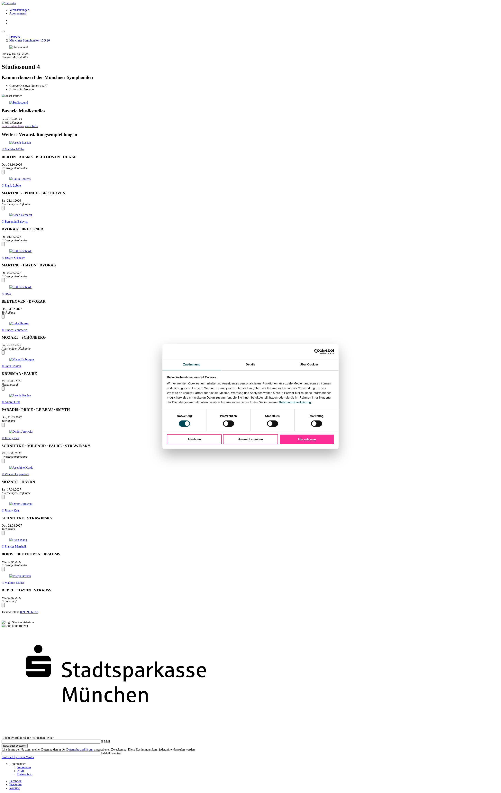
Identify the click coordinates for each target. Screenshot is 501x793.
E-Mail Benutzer (111, 753)
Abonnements (18, 13)
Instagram (15, 784)
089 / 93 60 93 (29, 612)
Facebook (15, 781)
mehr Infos (31, 126)
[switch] (228, 423)
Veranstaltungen (19, 10)
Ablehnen (194, 439)
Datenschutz (24, 774)
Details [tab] (250, 364)
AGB (20, 770)
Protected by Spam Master (18, 757)
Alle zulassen (307, 439)
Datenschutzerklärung (295, 402)
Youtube (14, 788)
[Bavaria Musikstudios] (250, 102)
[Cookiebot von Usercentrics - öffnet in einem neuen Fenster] (317, 352)
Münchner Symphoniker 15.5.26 (29, 40)
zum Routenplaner (13, 126)
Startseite (15, 37)
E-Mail (105, 741)
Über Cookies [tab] (309, 364)
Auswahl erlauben (250, 439)
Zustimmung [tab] (192, 364)
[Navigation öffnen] (3, 31)
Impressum (24, 767)
